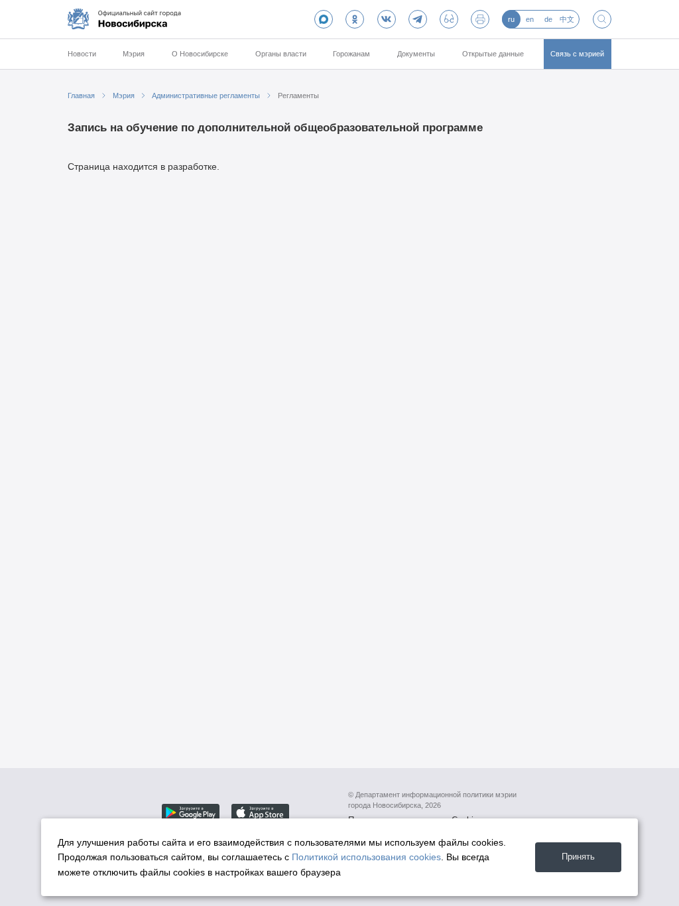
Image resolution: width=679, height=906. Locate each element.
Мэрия (134, 54)
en (530, 19)
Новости (82, 54)
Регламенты (298, 95)
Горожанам (351, 54)
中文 (567, 19)
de (548, 19)
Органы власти (280, 54)
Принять (578, 857)
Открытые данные (493, 54)
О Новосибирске (200, 54)
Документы (416, 54)
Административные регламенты (206, 95)
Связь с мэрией (577, 54)
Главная (81, 95)
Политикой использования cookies (366, 857)
